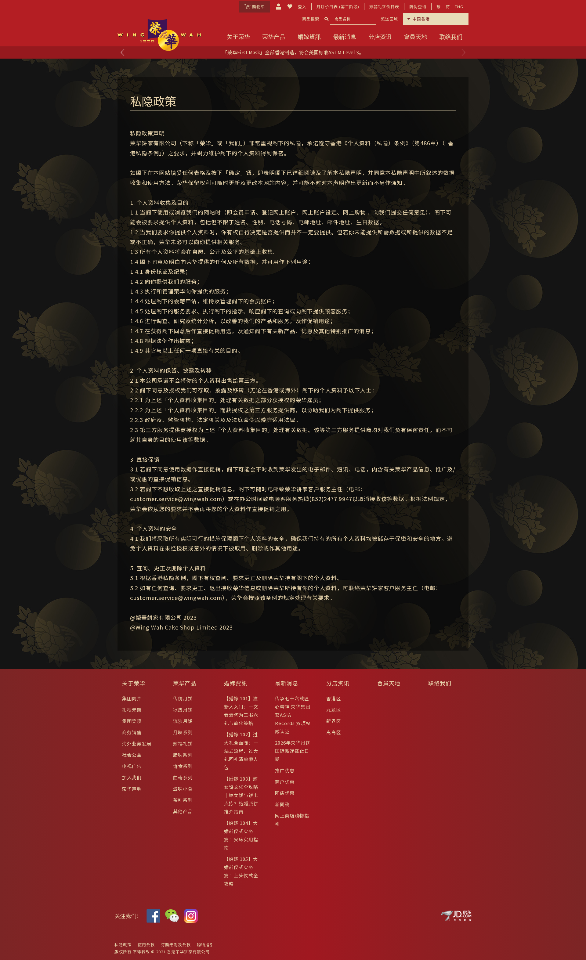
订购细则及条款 (176, 944)
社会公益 (132, 755)
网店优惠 (285, 793)
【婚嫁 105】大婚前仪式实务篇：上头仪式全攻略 (241, 871)
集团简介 (132, 698)
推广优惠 (285, 770)
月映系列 (183, 732)
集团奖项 (132, 721)
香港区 (333, 698)
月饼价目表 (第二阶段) (338, 6)
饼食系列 (183, 766)
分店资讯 (380, 36)
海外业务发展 (136, 743)
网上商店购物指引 (292, 819)
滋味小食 (183, 788)
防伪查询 (417, 6)
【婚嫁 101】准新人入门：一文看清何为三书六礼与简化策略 (241, 710)
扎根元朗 (132, 709)
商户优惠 (285, 781)
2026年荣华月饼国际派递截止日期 (292, 750)
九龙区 (333, 709)
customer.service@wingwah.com (176, 499)
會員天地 (415, 36)
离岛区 (333, 732)
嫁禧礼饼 (183, 743)
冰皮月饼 (183, 709)
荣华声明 (132, 788)
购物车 (258, 6)
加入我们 (132, 777)
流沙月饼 (183, 721)
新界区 (333, 721)
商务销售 (132, 732)
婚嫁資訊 (309, 36)
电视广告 (132, 766)
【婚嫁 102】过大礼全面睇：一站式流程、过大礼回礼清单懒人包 (241, 751)
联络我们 (450, 36)
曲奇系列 (183, 777)
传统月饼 (183, 698)
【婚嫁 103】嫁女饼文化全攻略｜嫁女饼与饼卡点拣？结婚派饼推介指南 (241, 795)
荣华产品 (273, 36)
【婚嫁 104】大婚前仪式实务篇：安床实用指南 (241, 835)
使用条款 (146, 944)
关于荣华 (238, 36)
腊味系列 (183, 755)
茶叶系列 (183, 800)
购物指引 (205, 944)
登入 (302, 6)
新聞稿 (282, 804)
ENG (459, 6)
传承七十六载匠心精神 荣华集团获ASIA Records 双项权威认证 (293, 714)
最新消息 (344, 36)
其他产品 (183, 811)
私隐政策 (123, 944)
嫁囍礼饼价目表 (384, 6)
